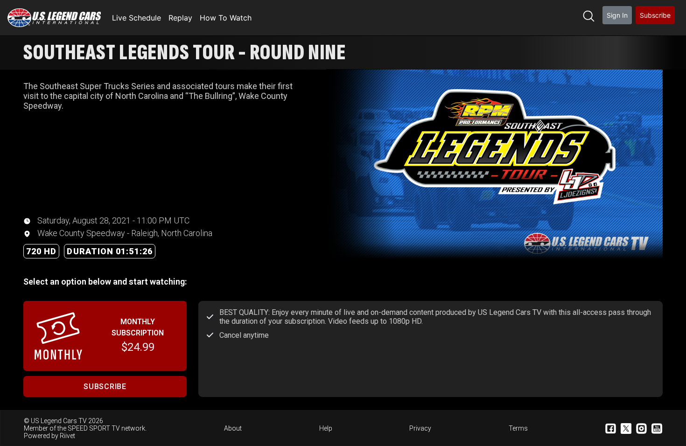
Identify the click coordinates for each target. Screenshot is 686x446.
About (233, 428)
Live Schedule (136, 17)
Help (325, 428)
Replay (180, 17)
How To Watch (226, 17)
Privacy (420, 428)
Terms (518, 428)
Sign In (617, 15)
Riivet (67, 435)
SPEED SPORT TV (94, 428)
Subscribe (655, 15)
